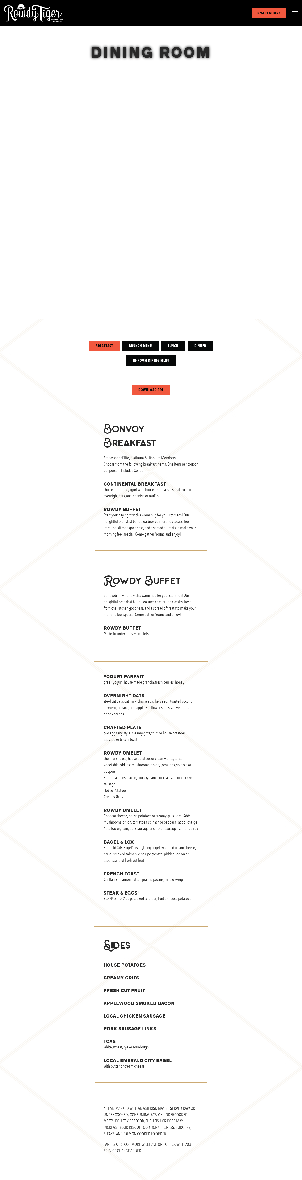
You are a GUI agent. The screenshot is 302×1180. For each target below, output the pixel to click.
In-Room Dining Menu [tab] (151, 362)
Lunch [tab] (173, 348)
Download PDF (151, 392)
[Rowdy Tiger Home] (33, 13)
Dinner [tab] (200, 348)
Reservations (269, 13)
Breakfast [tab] (104, 348)
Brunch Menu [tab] (140, 348)
